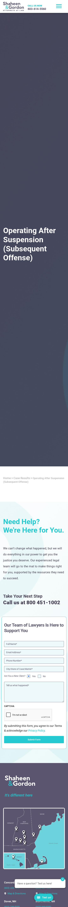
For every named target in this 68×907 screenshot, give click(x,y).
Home (7, 478)
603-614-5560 (37, 9)
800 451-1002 (43, 602)
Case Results (21, 478)
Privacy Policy (36, 730)
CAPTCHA (9, 706)
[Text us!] (43, 898)
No (44, 676)
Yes (34, 676)
